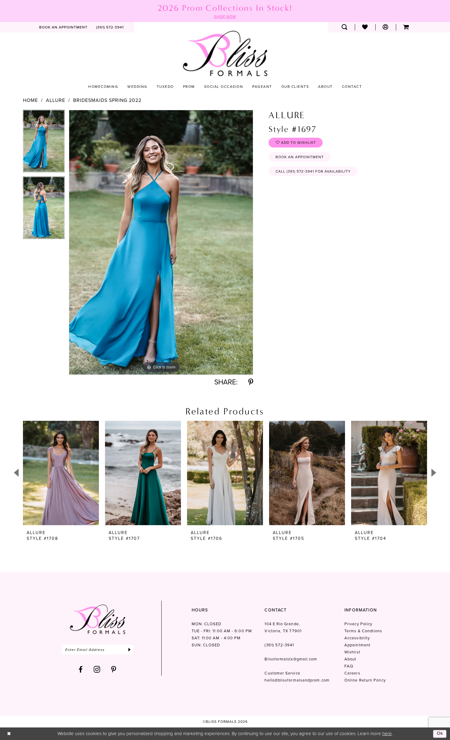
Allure (55, 100)
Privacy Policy (358, 624)
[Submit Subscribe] (129, 649)
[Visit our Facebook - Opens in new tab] (81, 669)
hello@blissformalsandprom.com (296, 680)
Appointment (357, 645)
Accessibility (357, 638)
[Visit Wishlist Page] (365, 27)
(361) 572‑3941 (279, 645)
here (387, 733)
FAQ (348, 666)
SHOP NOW (225, 16)
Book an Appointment (300, 157)
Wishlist (352, 652)
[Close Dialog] (9, 733)
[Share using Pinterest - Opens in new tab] (250, 382)
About (350, 659)
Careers (352, 673)
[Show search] (344, 27)
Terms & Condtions (363, 631)
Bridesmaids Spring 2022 (107, 100)
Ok (440, 733)
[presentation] (61, 473)
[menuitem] (63, 27)
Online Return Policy (365, 680)
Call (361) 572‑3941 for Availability (313, 171)
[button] (385, 27)
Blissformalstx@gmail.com (290, 659)
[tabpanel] (44, 143)
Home (30, 100)
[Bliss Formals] (225, 53)
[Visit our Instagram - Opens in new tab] (97, 669)
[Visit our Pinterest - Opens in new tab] (113, 669)
